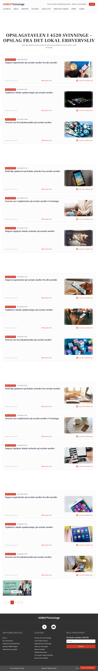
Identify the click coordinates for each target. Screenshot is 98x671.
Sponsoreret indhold (41, 658)
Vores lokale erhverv (41, 641)
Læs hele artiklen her (86, 81)
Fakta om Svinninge (41, 646)
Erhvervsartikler (39, 649)
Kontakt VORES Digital (10, 646)
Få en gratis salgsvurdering (43, 655)
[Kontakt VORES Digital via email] (53, 627)
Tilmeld (92, 4)
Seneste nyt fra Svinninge (42, 638)
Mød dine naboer (61, 9)
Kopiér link (48, 81)
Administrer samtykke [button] (10, 649)
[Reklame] (17, 588)
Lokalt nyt (46, 9)
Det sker (35, 9)
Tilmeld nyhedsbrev (87, 668)
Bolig (16, 9)
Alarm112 (7, 9)
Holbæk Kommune (40, 652)
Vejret (82, 9)
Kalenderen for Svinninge (42, 644)
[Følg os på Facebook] (44, 627)
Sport (73, 9)
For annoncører (8, 641)
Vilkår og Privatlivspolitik (11, 644)
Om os (5, 638)
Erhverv (24, 9)
